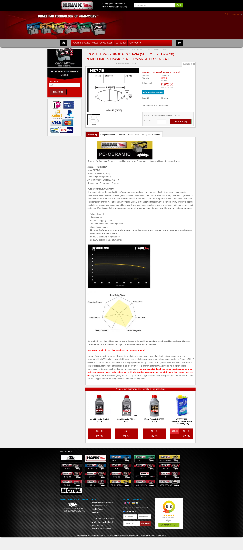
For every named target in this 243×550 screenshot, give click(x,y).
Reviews (121, 134)
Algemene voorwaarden (129, 535)
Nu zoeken (58, 92)
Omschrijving (92, 134)
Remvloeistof (135, 43)
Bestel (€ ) (181, 122)
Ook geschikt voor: (107, 134)
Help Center (120, 43)
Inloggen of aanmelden (114, 4)
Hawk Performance (81, 43)
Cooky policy (161, 535)
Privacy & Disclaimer (147, 535)
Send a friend (133, 134)
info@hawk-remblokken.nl (103, 522)
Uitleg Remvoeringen (102, 43)
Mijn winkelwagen (112, 7)
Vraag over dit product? (151, 134)
